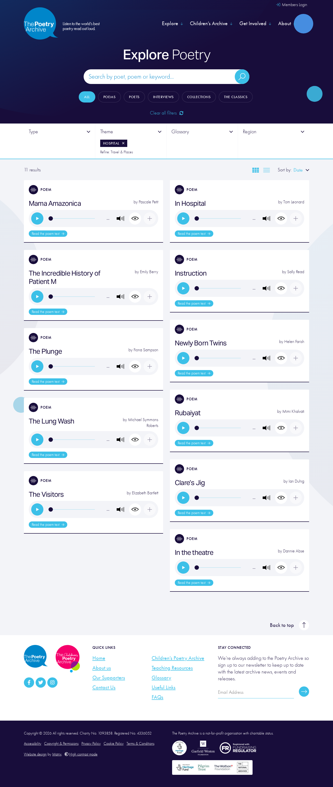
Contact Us (104, 687)
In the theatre (194, 552)
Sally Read (295, 271)
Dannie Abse (293, 551)
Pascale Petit (148, 202)
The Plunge (45, 351)
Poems (109, 97)
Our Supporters (108, 677)
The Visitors (46, 494)
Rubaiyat (188, 412)
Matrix (56, 754)
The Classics (235, 97)
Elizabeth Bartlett (145, 493)
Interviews (163, 97)
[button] (120, 218)
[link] (37, 218)
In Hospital (190, 203)
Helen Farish (294, 341)
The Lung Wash (51, 421)
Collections (199, 97)
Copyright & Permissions (61, 743)
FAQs (157, 697)
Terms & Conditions (140, 743)
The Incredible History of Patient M (64, 277)
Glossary (161, 677)
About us (101, 668)
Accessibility (32, 743)
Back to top (282, 625)
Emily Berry (149, 271)
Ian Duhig (296, 481)
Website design (35, 754)
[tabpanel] (59, 141)
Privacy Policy (91, 743)
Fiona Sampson (146, 349)
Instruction (190, 273)
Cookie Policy (114, 743)
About (284, 23)
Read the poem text (46, 233)
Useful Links (164, 687)
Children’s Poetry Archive (178, 658)
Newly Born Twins (200, 343)
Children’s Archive (209, 23)
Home (98, 658)
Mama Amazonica (55, 203)
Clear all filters (164, 113)
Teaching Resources (172, 668)
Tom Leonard (293, 202)
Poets (134, 97)
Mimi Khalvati (293, 411)
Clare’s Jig (190, 482)
